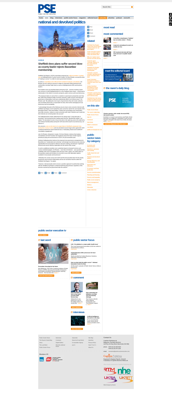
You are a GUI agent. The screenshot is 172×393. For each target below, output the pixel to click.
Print (42, 173)
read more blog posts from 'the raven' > (116, 124)
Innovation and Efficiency (91, 165)
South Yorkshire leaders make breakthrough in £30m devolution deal (94, 53)
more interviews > (77, 329)
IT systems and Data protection (93, 169)
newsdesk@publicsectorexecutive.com (118, 351)
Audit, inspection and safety (93, 153)
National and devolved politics (93, 157)
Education (90, 187)
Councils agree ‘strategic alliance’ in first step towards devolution (93, 63)
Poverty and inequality (93, 177)
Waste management (93, 182)
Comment (64, 173)
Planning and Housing (93, 175)
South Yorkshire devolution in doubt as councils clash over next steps (94, 81)
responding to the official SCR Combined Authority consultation (62, 82)
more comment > (77, 307)
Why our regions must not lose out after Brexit (94, 57)
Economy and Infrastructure (91, 146)
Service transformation (93, 172)
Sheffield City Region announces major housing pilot (93, 69)
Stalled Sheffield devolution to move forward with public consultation (92, 88)
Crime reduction (91, 190)
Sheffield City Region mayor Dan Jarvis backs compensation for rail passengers (94, 47)
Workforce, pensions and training (93, 149)
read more (74, 249)
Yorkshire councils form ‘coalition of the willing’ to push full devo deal (94, 94)
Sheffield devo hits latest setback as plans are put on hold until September (94, 99)
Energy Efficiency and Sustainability (93, 161)
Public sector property (93, 180)
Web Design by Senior (110, 385)
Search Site (106, 7)
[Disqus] (61, 201)
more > (57, 272)
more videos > (43, 235)
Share (55, 173)
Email (48, 173)
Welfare (89, 185)
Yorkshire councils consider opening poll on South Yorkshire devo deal (94, 75)
